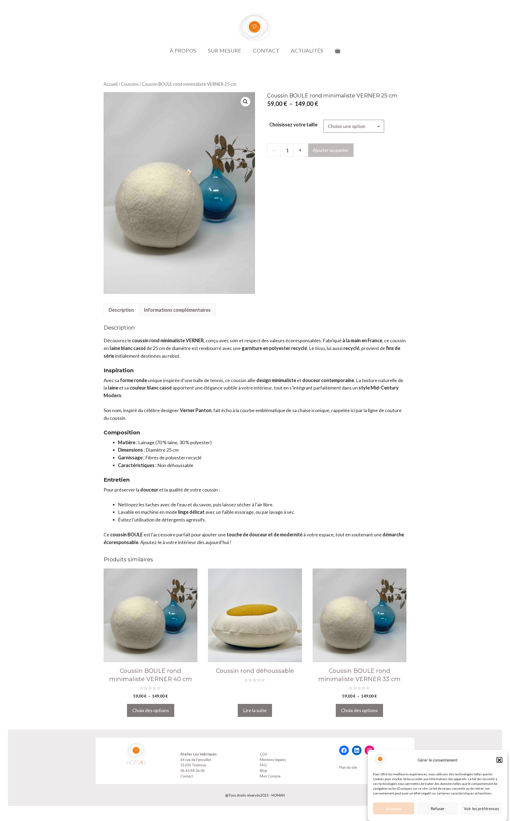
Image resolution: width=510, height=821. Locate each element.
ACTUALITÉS (307, 50)
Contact (186, 776)
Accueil (111, 84)
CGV (263, 754)
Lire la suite (255, 710)
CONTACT (266, 50)
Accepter (394, 808)
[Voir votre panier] (337, 50)
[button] (499, 760)
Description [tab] (121, 310)
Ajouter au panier (331, 150)
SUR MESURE (224, 50)
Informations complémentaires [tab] (177, 310)
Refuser (438, 808)
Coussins (130, 84)
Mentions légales (273, 760)
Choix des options (150, 710)
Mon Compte (270, 776)
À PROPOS (183, 50)
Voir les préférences (481, 808)
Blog (263, 770)
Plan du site (348, 767)
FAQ (263, 765)
